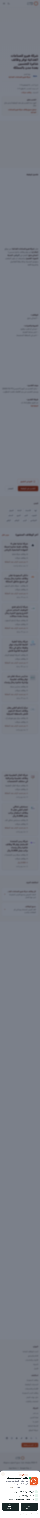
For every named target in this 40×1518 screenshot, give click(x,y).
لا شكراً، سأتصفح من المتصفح (29, 1514)
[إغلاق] (3, 1474)
